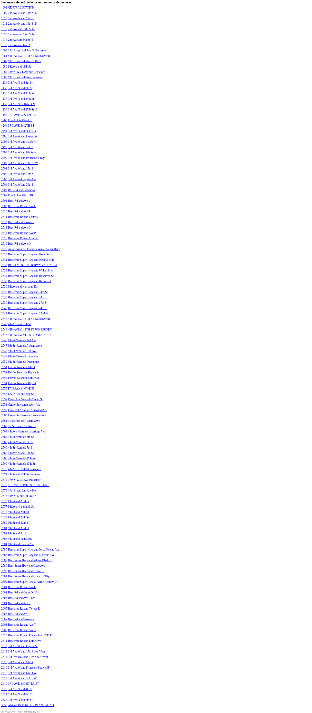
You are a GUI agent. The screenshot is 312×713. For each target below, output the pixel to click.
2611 (4, 641)
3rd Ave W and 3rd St (20, 147)
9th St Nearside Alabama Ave (25, 345)
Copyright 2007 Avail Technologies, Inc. (20, 711)
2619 (4, 683)
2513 (4, 227)
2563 (4, 431)
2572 (4, 480)
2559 (4, 410)
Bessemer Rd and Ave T (22, 624)
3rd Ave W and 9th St (20, 662)
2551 (4, 367)
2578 (4, 512)
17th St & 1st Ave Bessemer (24, 480)
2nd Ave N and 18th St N (22, 13)
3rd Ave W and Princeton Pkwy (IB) (29, 667)
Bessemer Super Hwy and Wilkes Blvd (30, 270)
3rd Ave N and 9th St (20, 88)
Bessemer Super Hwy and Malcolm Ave (31, 555)
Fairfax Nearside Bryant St (23, 372)
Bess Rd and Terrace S (21, 619)
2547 (4, 345)
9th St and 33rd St (18, 528)
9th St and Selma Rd (20, 539)
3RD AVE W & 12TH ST (23, 115)
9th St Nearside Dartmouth (23, 361)
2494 (4, 131)
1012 (4, 29)
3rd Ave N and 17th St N (22, 109)
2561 (4, 420)
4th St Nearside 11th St (21, 458)
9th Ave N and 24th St (21, 506)
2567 (4, 453)
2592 (4, 581)
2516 (4, 243)
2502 (4, 174)
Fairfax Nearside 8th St (21, 367)
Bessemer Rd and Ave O (22, 587)
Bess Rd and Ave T (19, 211)
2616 (4, 667)
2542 (4, 319)
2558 (4, 404)
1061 (4, 56)
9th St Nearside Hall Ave (22, 351)
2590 (4, 571)
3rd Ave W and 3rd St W (22, 678)
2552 (4, 372)
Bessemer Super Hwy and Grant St (28, 254)
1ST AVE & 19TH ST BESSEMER (28, 485)
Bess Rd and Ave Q (19, 227)
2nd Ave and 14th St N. (21, 29)
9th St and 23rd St (18, 501)
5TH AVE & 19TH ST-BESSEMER (29, 56)
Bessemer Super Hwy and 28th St (27, 297)
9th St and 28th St (18, 517)
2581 (4, 528)
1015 (4, 45)
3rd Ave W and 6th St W (22, 152)
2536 (4, 286)
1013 (4, 34)
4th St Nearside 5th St (20, 442)
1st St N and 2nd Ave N (22, 426)
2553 (4, 378)
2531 (4, 259)
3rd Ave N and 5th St (20, 694)
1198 (4, 115)
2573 (4, 485)
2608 (4, 624)
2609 (4, 630)
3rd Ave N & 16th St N (21, 104)
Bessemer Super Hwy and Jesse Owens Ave (33, 549)
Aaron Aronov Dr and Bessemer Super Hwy (34, 249)
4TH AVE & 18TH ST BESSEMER (29, 319)
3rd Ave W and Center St (22, 136)
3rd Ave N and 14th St (21, 98)
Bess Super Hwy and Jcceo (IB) (26, 571)
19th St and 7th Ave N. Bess (24, 61)
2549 (4, 356)
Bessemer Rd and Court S (23, 217)
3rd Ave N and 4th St (20, 689)
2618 (4, 678)
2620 (4, 689)
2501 (4, 168)
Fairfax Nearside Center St (23, 378)
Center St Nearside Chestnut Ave (27, 415)
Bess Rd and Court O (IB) (23, 592)
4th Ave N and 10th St (21, 453)
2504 (4, 184)
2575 (4, 496)
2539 (4, 302)
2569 (4, 463)
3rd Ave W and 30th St (21, 184)
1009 (4, 13)
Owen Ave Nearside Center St (25, 399)
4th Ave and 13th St (19, 324)
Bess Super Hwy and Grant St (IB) (28, 576)
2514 (4, 233)
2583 (4, 539)
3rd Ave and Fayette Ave (22, 179)
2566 (4, 447)
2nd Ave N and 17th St (21, 18)
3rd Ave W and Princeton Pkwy (26, 158)
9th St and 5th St (17, 533)
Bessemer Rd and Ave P (22, 233)
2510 (4, 211)
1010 (4, 18)
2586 (4, 555)
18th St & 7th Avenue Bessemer (26, 72)
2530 (4, 254)
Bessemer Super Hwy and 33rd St (28, 292)
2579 (4, 517)
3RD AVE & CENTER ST (23, 683)
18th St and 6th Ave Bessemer (25, 77)
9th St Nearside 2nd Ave (22, 340)
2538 (4, 297)
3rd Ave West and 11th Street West (28, 657)
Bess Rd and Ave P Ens (21, 598)
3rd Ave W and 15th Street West (26, 651)
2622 (4, 700)
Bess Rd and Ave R (19, 603)
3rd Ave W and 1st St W (22, 141)
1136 (4, 93)
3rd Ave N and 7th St (20, 700)
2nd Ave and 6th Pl (19, 45)
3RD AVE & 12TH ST (21, 125)
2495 (4, 136)
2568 (4, 458)
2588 (4, 560)
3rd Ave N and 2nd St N (22, 131)
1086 (4, 66)
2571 (4, 474)
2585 (4, 549)
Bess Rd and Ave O (19, 243)
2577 (4, 506)
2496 (4, 141)
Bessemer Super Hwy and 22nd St (28, 313)
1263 (4, 120)
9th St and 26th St (18, 512)
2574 (4, 490)
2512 (4, 222)
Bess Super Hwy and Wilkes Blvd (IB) (30, 560)
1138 (4, 104)
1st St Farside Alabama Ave (24, 420)
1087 (4, 72)
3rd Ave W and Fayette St (23, 646)
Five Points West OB (20, 120)
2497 (4, 147)
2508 (4, 200)
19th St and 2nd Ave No (22, 490)
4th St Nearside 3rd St (21, 437)
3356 (4, 705)
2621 (4, 694)
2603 (4, 598)
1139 (4, 109)
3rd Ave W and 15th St (21, 168)
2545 (4, 335)
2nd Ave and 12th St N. (21, 34)
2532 (4, 265)
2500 (4, 163)
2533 (4, 270)
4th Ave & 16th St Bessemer (24, 469)
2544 (4, 329)
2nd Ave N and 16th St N (22, 23)
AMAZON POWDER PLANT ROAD (31, 705)
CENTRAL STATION (21, 7)
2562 (4, 426)
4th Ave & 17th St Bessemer (24, 474)
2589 (4, 565)
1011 (4, 23)
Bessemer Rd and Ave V (22, 630)
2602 (4, 592)
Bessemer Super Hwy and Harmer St (29, 281)
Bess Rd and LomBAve (21, 190)
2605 (4, 608)
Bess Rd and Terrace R (21, 222)
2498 (4, 152)
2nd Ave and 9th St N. (21, 39)
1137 (4, 98)
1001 (4, 7)
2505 (4, 190)
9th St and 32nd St (18, 522)
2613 (4, 651)
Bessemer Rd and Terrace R (24, 608)
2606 (4, 614)
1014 (4, 39)
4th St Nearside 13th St (21, 463)
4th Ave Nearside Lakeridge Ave (26, 431)
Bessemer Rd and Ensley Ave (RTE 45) (30, 635)
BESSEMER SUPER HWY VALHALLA (32, 265)
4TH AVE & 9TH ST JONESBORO (29, 335)
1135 (4, 88)
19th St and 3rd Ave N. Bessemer (27, 50)
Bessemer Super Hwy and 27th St (27, 302)
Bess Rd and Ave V (19, 200)
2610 (4, 635)
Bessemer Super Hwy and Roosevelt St (31, 276)
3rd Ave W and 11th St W (23, 163)
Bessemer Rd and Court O (23, 238)
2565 (4, 442)
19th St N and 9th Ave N (22, 496)
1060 (4, 50)
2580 (4, 522)
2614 (4, 657)
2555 (4, 388)
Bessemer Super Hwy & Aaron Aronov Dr (33, 581)
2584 (4, 544)
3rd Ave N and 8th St (20, 82)
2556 (4, 394)
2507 (4, 195)
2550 (4, 361)
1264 (4, 125)
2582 (4, 533)
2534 (4, 276)
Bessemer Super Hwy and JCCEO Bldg (31, 259)
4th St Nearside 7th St (20, 447)
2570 (4, 469)
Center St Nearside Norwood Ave (27, 410)
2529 (4, 249)
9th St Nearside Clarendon (23, 356)
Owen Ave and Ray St (21, 394)
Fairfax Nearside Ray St (22, 383)
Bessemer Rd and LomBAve (24, 641)
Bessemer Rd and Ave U (22, 206)
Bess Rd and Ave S (19, 614)
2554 (4, 383)
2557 (4, 399)
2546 (4, 340)
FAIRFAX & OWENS (21, 388)
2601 (4, 587)
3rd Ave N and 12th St (21, 93)
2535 (4, 281)
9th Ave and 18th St (19, 66)
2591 (4, 576)
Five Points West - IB (20, 195)
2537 (4, 292)
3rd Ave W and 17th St (21, 174)
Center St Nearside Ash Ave (24, 404)
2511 (4, 217)
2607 (4, 619)
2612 (4, 646)
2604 (4, 603)
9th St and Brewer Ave (21, 544)
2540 (4, 308)
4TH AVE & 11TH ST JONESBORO (30, 329)
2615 (4, 662)
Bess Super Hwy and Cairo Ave (26, 565)
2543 (4, 324)
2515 (4, 238)
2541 (4, 313)
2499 (4, 158)
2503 (4, 179)
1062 (4, 61)
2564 (4, 437)
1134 (4, 82)
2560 (4, 415)
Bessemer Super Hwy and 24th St (27, 308)
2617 (4, 673)
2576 (4, 501)
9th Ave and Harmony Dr (22, 286)
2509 (4, 206)
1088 (4, 77)
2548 (4, 351)
